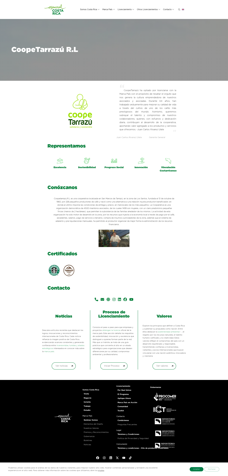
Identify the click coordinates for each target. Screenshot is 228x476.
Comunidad (123, 406)
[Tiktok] (130, 458)
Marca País (87, 416)
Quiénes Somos (91, 420)
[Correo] (102, 300)
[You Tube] (131, 300)
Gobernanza (89, 436)
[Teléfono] (96, 300)
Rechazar (212, 469)
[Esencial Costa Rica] (55, 9)
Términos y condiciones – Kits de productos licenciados (143, 448)
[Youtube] (124, 458)
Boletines (88, 440)
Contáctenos (123, 420)
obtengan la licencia (111, 330)
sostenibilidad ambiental (169, 332)
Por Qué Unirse (124, 390)
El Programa (123, 394)
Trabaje (87, 406)
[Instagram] (114, 300)
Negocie (87, 398)
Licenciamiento (123, 386)
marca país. (49, 351)
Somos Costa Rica (91, 390)
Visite (86, 394)
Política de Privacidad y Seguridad (133, 438)
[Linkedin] (119, 300)
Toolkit (121, 411)
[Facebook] (125, 300)
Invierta (87, 402)
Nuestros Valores (91, 428)
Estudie (87, 410)
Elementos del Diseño (93, 424)
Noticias (87, 445)
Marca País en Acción (127, 402)
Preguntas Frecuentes (127, 424)
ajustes (101, 470)
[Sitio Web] (108, 300)
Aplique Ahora (124, 398)
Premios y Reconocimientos (96, 432)
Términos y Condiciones (128, 434)
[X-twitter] (117, 458)
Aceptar (196, 469)
